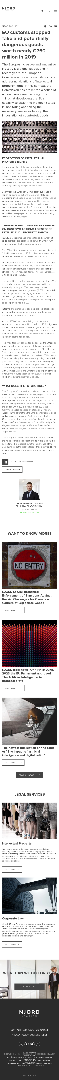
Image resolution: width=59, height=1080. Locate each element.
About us (33, 1030)
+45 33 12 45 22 (27, 1066)
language (42, 11)
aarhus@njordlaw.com (44, 1064)
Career (44, 1030)
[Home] (8, 9)
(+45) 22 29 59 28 (29, 510)
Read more (14, 610)
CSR (24, 1030)
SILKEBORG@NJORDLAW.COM (43, 1057)
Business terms (39, 1035)
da (50, 26)
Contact (15, 1030)
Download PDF (12, 469)
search (49, 11)
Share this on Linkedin (22, 462)
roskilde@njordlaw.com (41, 1060)
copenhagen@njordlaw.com (45, 1054)
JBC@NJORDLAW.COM (29, 512)
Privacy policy (20, 1035)
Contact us (29, 986)
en (55, 26)
